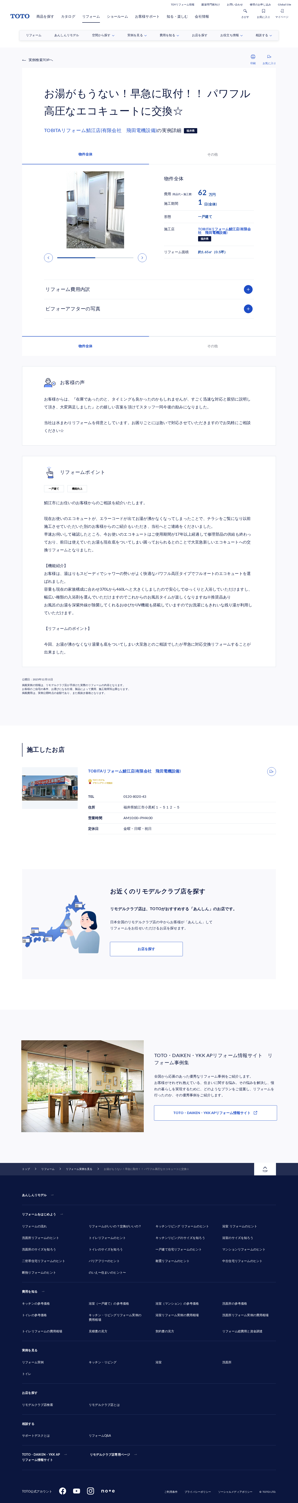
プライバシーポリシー (198, 1492)
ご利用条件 (171, 1492)
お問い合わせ (235, 4)
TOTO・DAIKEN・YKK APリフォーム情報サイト (212, 1113)
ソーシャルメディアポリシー (235, 1492)
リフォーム (91, 16)
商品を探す (45, 16)
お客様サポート (147, 16)
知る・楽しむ (177, 16)
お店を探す (146, 949)
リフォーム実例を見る (79, 1169)
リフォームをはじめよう (39, 1214)
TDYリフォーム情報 (182, 4)
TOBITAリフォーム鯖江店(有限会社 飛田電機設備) (100, 130)
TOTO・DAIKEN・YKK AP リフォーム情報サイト (41, 1457)
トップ (26, 1169)
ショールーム (117, 16)
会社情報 (202, 16)
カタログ (68, 16)
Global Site (284, 4)
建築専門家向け (210, 4)
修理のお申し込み (260, 4)
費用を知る (30, 1291)
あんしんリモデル (34, 1195)
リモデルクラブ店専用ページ (110, 1454)
